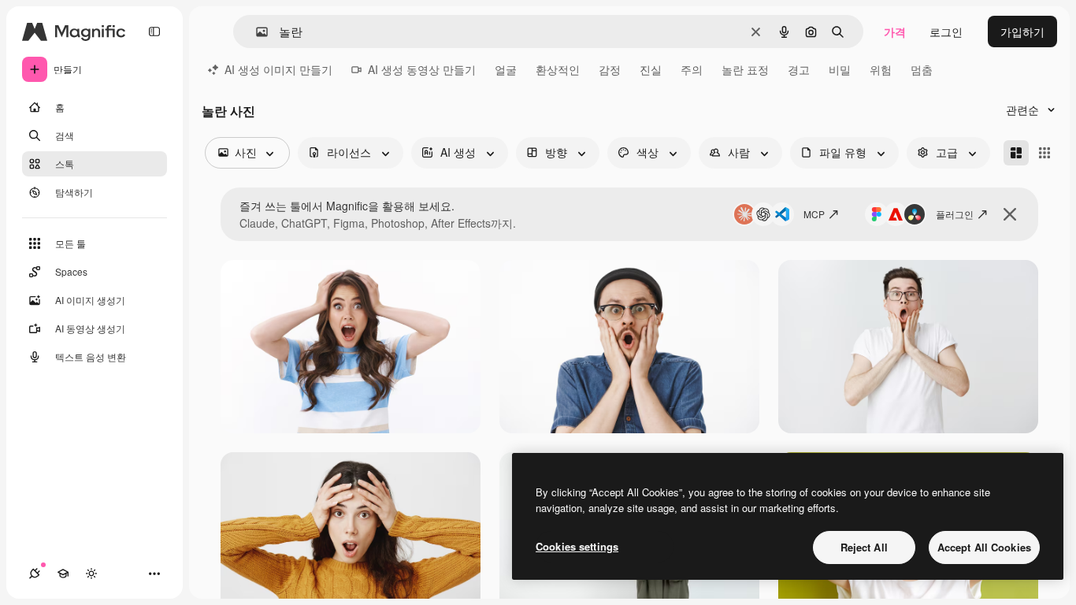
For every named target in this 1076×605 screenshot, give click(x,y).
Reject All (864, 547)
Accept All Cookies (984, 547)
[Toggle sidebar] (154, 31)
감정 (610, 69)
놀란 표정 (745, 69)
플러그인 (955, 214)
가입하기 (1022, 31)
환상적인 (558, 69)
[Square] (1044, 152)
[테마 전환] (91, 573)
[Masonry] (1016, 152)
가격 (895, 31)
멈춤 (922, 69)
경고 (799, 69)
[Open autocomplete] (255, 32)
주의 (692, 69)
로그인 (946, 31)
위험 (881, 69)
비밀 (840, 69)
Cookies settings (577, 546)
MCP (814, 214)
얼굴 (506, 69)
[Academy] (63, 573)
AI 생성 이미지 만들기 (278, 69)
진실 (651, 69)
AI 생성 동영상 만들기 (422, 69)
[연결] (34, 573)
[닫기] (1009, 214)
